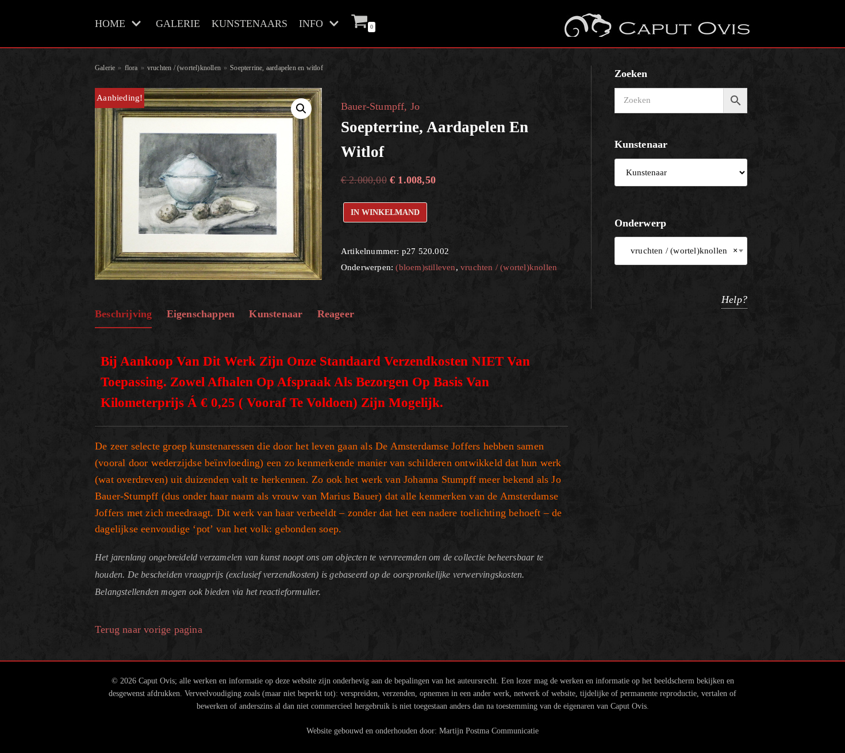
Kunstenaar (275, 314)
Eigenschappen (201, 314)
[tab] (123, 315)
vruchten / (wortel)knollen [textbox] (681, 250)
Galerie (105, 68)
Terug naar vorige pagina (148, 629)
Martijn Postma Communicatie (489, 730)
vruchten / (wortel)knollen (184, 68)
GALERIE (178, 23)
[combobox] (681, 251)
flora (131, 68)
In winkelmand (385, 212)
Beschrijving (123, 314)
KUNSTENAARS (249, 23)
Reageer (335, 314)
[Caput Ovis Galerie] (656, 23)
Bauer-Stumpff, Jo (380, 106)
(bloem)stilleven (425, 267)
